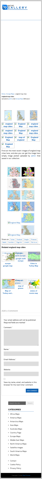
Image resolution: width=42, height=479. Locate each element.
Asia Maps (14, 425)
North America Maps (18, 444)
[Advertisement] (22, 16)
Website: (7, 369)
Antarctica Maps (16, 421)
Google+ (26, 239)
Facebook (19, 239)
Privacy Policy (15, 468)
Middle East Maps (17, 440)
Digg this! (19, 242)
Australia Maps (16, 429)
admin (10, 99)
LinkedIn (26, 242)
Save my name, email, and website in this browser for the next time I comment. (20, 383)
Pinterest (34, 239)
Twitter (12, 239)
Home (3, 94)
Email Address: (10, 359)
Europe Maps (10, 94)
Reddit (4, 242)
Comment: (8, 327)
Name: (6, 349)
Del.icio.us (34, 242)
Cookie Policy (15, 464)
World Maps (14, 455)
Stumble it (11, 242)
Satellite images (16, 447)
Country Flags (15, 433)
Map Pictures (26, 475)
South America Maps (18, 451)
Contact (13, 461)
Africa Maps (14, 414)
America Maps (15, 418)
